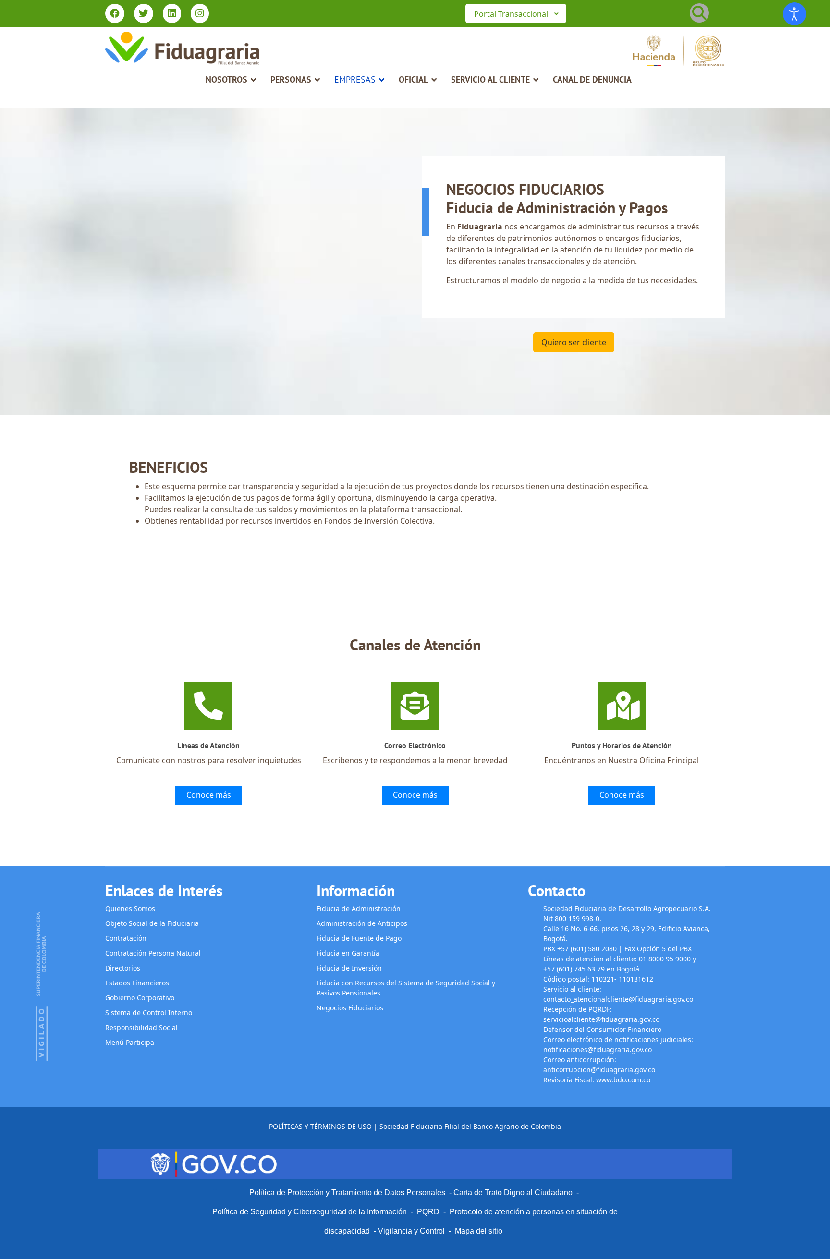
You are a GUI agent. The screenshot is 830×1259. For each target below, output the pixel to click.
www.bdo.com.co (623, 1079)
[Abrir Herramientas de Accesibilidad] (794, 13)
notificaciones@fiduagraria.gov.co (597, 1049)
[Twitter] (143, 14)
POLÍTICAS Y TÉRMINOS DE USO (320, 1126)
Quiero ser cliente (573, 342)
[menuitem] (515, 13)
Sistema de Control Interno (148, 1012)
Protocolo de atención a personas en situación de (534, 1212)
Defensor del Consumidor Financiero (603, 1029)
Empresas (355, 79)
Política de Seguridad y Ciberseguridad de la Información (309, 1212)
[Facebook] (114, 14)
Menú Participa (129, 1042)
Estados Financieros (137, 982)
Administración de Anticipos (362, 923)
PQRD (430, 1212)
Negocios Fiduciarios (350, 1007)
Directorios (122, 967)
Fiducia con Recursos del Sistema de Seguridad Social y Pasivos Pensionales (406, 987)
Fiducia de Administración (359, 908)
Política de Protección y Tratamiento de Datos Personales (347, 1192)
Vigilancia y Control (411, 1231)
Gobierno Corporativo (139, 997)
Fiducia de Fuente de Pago (359, 938)
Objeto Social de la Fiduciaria (152, 923)
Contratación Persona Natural (153, 953)
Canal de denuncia (592, 79)
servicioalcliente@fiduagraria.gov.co (601, 1019)
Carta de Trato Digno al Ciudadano (513, 1192)
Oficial (413, 79)
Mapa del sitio (478, 1231)
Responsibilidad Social (141, 1027)
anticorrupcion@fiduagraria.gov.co (599, 1069)
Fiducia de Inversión (349, 967)
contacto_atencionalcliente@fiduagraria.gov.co (618, 999)
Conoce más (208, 795)
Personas (290, 79)
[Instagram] (200, 14)
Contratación (125, 938)
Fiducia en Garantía (348, 953)
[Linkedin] (172, 14)
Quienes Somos (130, 908)
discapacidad (347, 1231)
